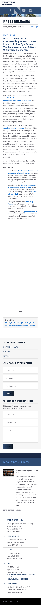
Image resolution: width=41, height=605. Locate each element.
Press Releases (18, 27)
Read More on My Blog (12, 510)
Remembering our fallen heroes (27, 471)
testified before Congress (13, 128)
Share (7, 446)
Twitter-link (17, 10)
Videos (6, 356)
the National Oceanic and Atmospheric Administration (23, 172)
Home (5, 27)
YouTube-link (24, 10)
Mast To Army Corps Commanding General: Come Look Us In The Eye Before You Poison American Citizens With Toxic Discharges (20, 44)
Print (33, 27)
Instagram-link (30, 10)
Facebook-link (10, 10)
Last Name (10, 378)
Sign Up (8, 393)
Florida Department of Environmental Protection (22, 186)
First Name (10, 370)
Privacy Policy (10, 601)
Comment (9, 430)
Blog (6, 462)
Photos (7, 351)
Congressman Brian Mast (8, 3)
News (10, 27)
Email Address (11, 386)
